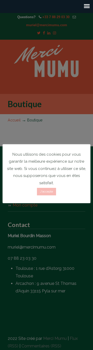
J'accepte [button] (46, 191)
